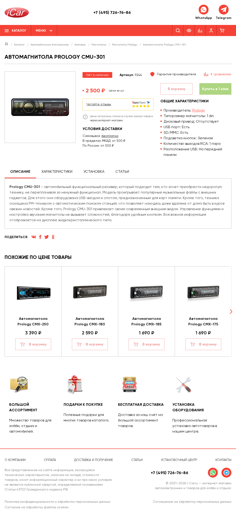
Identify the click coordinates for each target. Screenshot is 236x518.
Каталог (19, 44)
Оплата (50, 460)
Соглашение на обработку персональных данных (192, 501)
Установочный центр (179, 460)
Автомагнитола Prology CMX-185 (146, 321)
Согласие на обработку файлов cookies (37, 507)
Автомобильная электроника (49, 44)
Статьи (122, 171)
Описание (20, 171)
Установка (93, 171)
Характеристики (56, 171)
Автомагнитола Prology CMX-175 (203, 321)
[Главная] (7, 44)
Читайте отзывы (98, 104)
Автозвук (80, 44)
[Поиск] (177, 30)
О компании (15, 460)
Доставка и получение (93, 460)
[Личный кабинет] (211, 30)
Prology (198, 110)
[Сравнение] (200, 30)
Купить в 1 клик (215, 89)
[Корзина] (222, 30)
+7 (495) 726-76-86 (112, 12)
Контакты (223, 460)
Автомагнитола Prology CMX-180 (89, 321)
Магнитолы (99, 44)
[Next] (231, 311)
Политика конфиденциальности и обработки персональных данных (57, 501)
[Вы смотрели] (189, 30)
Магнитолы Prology (125, 44)
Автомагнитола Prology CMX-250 (33, 321)
